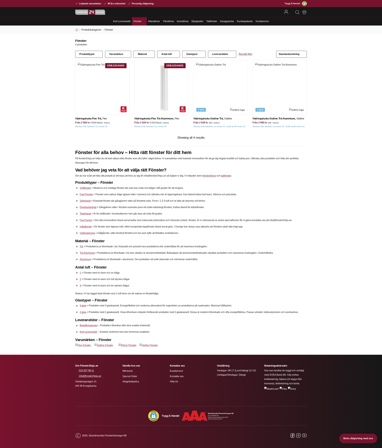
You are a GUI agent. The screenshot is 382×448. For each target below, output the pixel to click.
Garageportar (227, 21)
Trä (81, 246)
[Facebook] (292, 435)
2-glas (83, 312)
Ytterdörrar (168, 21)
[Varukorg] (304, 12)
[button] (304, 3)
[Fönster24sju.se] (90, 12)
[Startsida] (76, 30)
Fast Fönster (86, 194)
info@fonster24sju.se (90, 376)
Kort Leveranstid (121, 21)
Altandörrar (154, 21)
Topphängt (85, 213)
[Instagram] (298, 435)
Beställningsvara (88, 325)
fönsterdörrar (209, 175)
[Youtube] (304, 435)
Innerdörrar (182, 21)
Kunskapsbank (245, 21)
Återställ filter (245, 54)
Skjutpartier (197, 21)
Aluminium (85, 259)
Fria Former (86, 220)
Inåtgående (86, 226)
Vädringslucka (87, 233)
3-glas (83, 305)
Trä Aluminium (87, 253)
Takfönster (211, 21)
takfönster (226, 175)
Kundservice (262, 21)
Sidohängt (85, 201)
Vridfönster (85, 188)
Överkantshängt (88, 207)
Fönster (137, 21)
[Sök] (297, 12)
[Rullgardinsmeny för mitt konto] (288, 12)
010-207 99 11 (86, 370)
